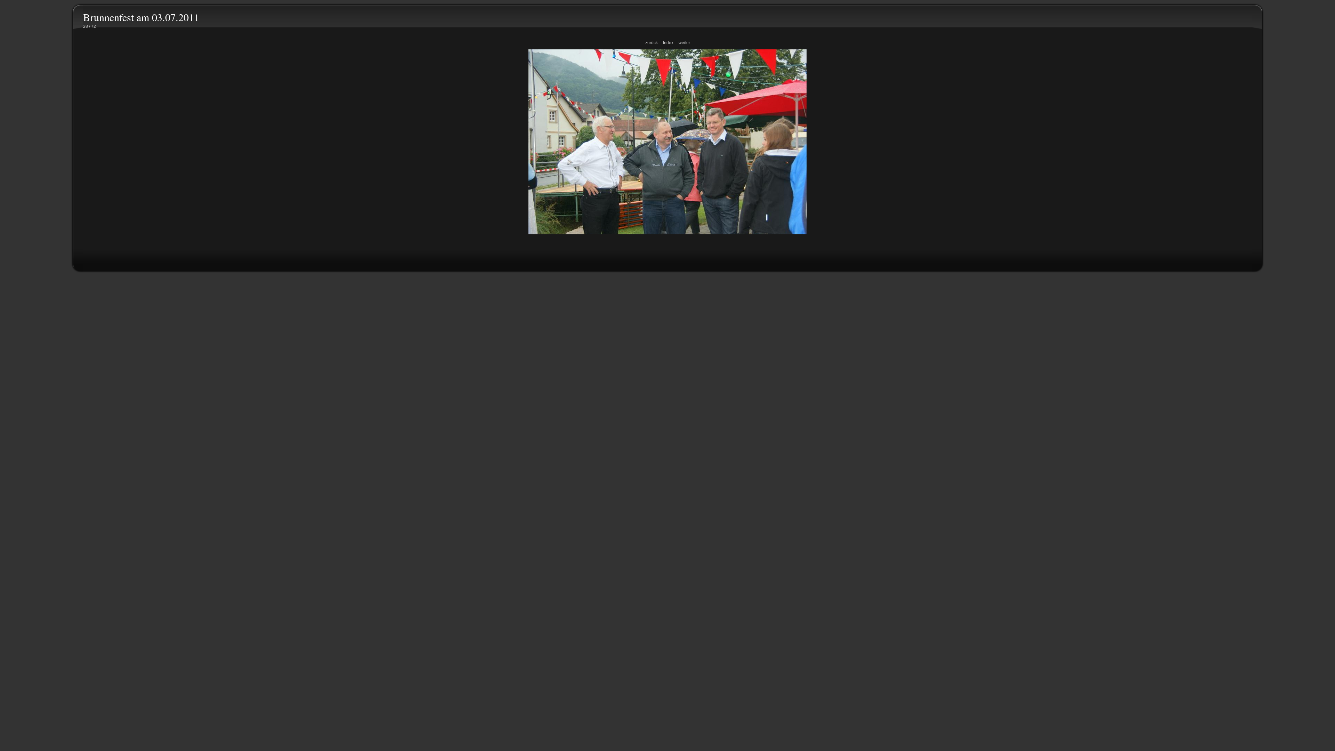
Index (668, 42)
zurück (651, 42)
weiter (684, 42)
